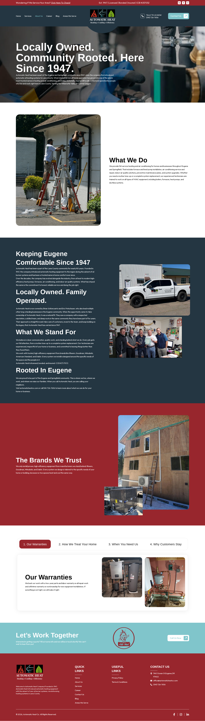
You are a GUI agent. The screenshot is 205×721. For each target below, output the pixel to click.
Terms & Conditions (119, 682)
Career (49, 16)
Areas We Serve (69, 16)
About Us (39, 16)
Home (18, 16)
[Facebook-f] (183, 2)
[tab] (35, 544)
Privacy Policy (117, 678)
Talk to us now (154, 15)
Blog (57, 16)
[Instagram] (187, 2)
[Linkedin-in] (179, 2)
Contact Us (79, 694)
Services (78, 686)
